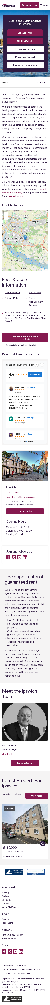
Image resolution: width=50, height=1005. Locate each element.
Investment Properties (25, 65)
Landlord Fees (12, 292)
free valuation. (15, 196)
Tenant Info (35, 292)
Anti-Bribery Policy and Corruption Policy (19, 973)
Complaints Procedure (25, 965)
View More (36, 795)
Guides (5, 919)
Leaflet (45, 270)
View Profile (7, 754)
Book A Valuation (25, 40)
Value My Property (10, 907)
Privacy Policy (12, 298)
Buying (5, 893)
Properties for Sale (25, 48)
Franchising (7, 923)
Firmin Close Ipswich (12, 856)
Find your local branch (12, 935)
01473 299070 (13, 492)
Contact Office (25, 32)
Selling (5, 896)
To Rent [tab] (17, 794)
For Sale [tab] (6, 794)
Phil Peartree (9, 745)
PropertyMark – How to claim (21, 345)
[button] (25, 238)
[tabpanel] (25, 831)
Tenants (5, 903)
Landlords (6, 900)
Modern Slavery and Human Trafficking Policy (21, 969)
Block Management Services (36, 302)
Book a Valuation (10, 938)
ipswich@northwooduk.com (20, 497)
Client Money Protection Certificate (25, 338)
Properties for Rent (25, 57)
